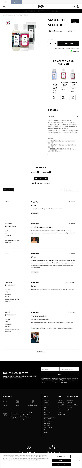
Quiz (58, 410)
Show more (40, 351)
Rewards (46, 405)
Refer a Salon (61, 414)
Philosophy (60, 402)
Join (59, 374)
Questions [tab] (46, 172)
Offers (46, 432)
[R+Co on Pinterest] (30, 453)
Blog (45, 407)
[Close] (79, 460)
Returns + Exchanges (47, 424)
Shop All (46, 400)
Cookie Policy (37, 459)
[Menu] (4, 6)
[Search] (74, 6)
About (46, 402)
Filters (9, 190)
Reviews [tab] (35, 172)
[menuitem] (50, 400)
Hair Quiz (47, 412)
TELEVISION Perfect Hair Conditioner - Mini (73, 85)
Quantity (50, 39)
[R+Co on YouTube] (27, 453)
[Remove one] (49, 43)
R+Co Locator (48, 421)
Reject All (61, 460)
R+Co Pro (69, 407)
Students (46, 430)
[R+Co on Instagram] (19, 453)
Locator (59, 412)
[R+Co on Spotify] (34, 453)
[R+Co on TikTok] (38, 453)
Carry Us (69, 402)
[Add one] (56, 43)
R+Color (69, 410)
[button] (72, 31)
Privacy (65, 382)
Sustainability (61, 405)
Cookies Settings (61, 456)
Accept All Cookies (61, 464)
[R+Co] (5, 2)
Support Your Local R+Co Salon (49, 417)
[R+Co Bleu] (16, 2)
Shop (4, 15)
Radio (46, 414)
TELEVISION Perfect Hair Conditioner (64, 85)
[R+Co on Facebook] (23, 453)
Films (58, 407)
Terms (62, 382)
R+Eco (46, 410)
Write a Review (41, 178)
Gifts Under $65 (11, 15)
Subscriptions (48, 427)
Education (70, 400)
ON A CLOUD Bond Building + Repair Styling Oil (55, 86)
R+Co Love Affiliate (72, 405)
